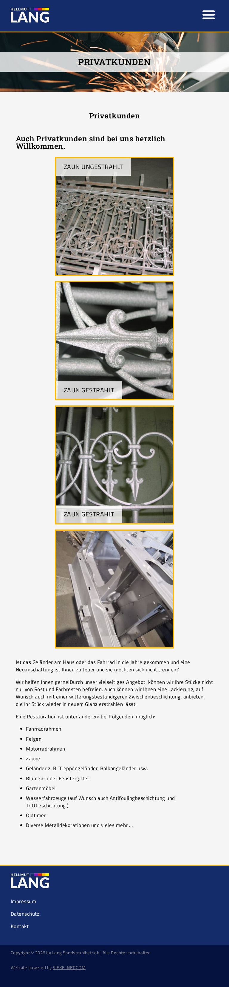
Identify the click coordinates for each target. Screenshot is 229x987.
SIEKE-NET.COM (69, 967)
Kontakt (20, 926)
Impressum (23, 901)
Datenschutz (25, 914)
